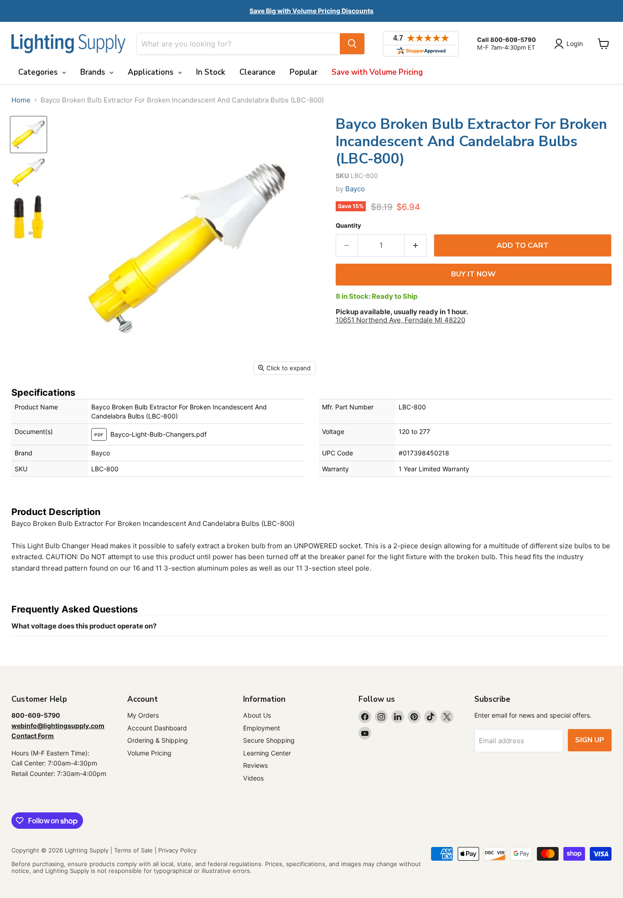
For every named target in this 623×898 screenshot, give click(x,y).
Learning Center (267, 753)
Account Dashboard (157, 728)
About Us (257, 715)
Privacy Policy (177, 850)
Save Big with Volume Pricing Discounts (311, 11)
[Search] (352, 43)
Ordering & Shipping (157, 740)
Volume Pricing (149, 753)
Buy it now (473, 274)
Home (21, 100)
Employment (261, 728)
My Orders (143, 715)
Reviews (255, 765)
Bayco (355, 188)
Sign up (589, 740)
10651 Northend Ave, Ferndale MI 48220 (400, 320)
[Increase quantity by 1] (416, 245)
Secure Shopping (269, 740)
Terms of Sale (133, 850)
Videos (253, 778)
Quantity (348, 225)
